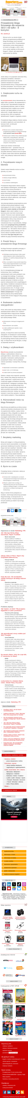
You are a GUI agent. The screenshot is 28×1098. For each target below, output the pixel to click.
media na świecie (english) (11, 874)
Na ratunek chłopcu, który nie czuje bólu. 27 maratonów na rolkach (14, 655)
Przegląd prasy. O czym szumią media (12, 1072)
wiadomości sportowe (10, 867)
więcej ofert (14, 981)
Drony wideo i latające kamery (20, 931)
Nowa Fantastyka (7, 1019)
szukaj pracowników (8, 1087)
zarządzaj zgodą (13, 1052)
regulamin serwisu (7, 1050)
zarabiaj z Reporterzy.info (9, 1085)
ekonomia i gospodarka (11, 864)
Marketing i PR (12, 20)
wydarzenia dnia (9, 851)
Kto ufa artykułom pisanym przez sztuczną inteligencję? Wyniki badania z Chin (14, 719)
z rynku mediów (8, 861)
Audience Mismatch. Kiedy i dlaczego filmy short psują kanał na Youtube (14, 714)
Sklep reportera (6, 1076)
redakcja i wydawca (8, 1046)
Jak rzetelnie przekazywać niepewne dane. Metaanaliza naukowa (14, 731)
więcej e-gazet (14, 1039)
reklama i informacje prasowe (10, 1048)
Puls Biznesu (20, 1019)
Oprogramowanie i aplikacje (20, 944)
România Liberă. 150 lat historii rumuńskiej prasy (12, 710)
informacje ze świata (10, 858)
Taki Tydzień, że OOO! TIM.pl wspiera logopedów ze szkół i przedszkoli (13, 609)
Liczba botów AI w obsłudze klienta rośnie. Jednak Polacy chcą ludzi (12, 681)
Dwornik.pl (6, 1096)
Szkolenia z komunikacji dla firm (11, 1079)
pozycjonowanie (7, 100)
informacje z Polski (9, 854)
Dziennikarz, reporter (10, 763)
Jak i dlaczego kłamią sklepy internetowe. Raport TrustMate (10, 533)
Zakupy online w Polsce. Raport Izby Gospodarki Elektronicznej (12, 556)
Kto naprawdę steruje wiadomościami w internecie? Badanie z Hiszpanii (14, 727)
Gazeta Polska (7, 1003)
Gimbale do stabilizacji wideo (7, 944)
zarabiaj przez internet (10, 790)
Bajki (24, 1074)
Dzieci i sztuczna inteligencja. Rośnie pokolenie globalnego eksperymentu (14, 739)
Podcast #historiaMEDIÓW (9, 1074)
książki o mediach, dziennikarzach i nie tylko (14, 1059)
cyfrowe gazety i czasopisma (10, 1061)
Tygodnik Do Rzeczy (20, 1035)
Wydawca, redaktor (10, 759)
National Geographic (20, 1003)
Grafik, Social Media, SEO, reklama (14, 769)
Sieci (7, 1035)
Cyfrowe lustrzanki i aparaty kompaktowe (20, 918)
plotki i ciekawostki (9, 871)
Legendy (19, 1074)
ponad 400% (18, 133)
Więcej (6, 786)
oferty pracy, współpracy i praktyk (13, 755)
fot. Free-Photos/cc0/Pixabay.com (14, 72)
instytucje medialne (7, 1065)
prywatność (5, 1052)
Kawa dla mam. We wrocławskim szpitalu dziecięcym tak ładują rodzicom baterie (13, 578)
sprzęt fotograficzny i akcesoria (10, 1063)
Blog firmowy (4, 352)
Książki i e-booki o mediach (7, 931)
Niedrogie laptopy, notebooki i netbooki (8, 918)
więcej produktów (14, 949)
